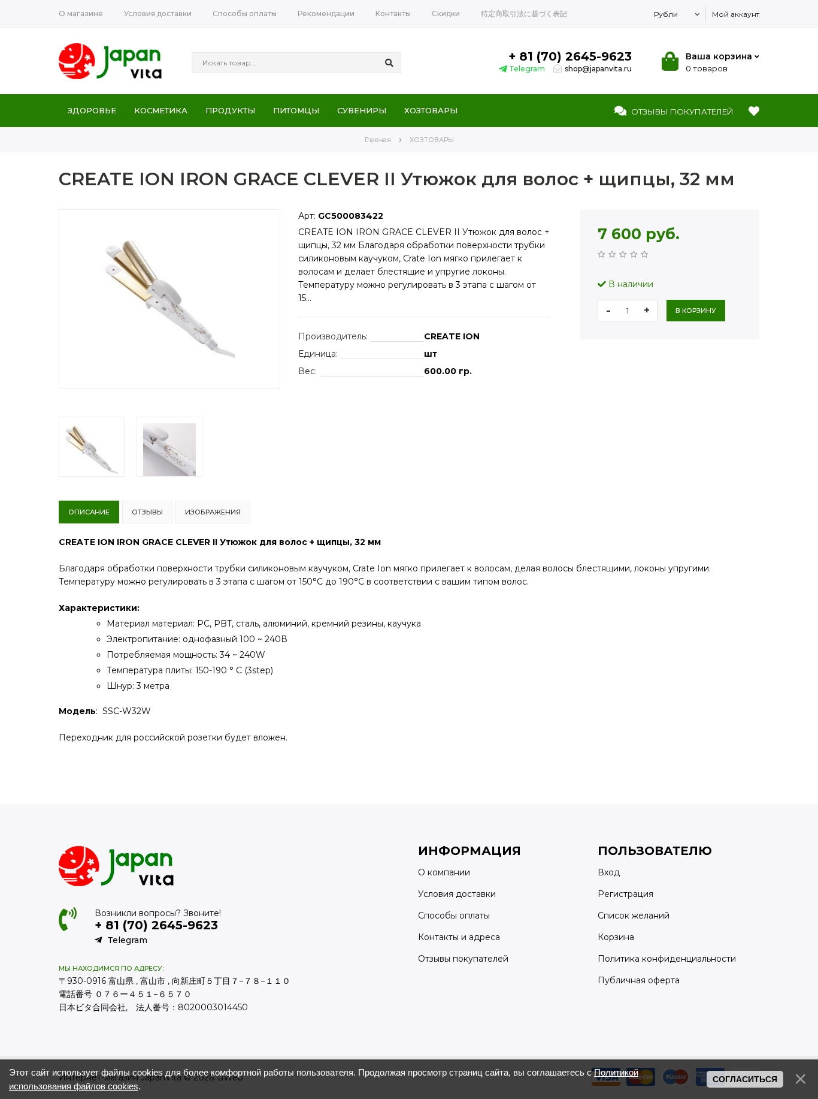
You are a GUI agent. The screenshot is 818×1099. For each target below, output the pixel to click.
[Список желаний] (754, 111)
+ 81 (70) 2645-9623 (570, 56)
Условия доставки (457, 894)
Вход (609, 872)
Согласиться (745, 1079)
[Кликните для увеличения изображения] (169, 299)
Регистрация (625, 894)
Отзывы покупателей (463, 958)
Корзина (616, 937)
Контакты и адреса (459, 937)
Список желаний (633, 915)
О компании (444, 872)
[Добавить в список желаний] (68, 398)
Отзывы (681, 111)
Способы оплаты (454, 915)
